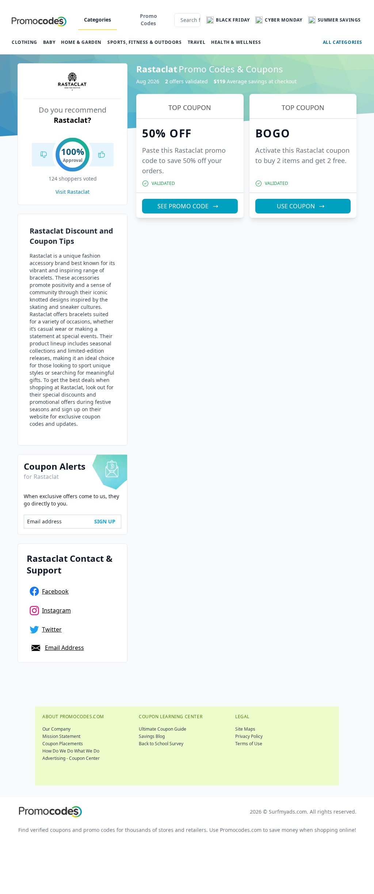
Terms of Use (248, 743)
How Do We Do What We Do (70, 751)
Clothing (24, 42)
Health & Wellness (236, 42)
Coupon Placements (62, 743)
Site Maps (245, 729)
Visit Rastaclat (72, 191)
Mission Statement (61, 736)
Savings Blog (152, 736)
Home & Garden (81, 42)
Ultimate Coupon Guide (162, 729)
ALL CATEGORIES (342, 42)
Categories (97, 19)
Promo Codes (148, 19)
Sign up (104, 521)
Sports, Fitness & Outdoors (144, 42)
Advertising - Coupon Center (71, 758)
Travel (197, 42)
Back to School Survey (161, 743)
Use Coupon (296, 206)
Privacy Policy (249, 736)
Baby (49, 42)
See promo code (183, 206)
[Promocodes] (39, 20)
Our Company (56, 729)
